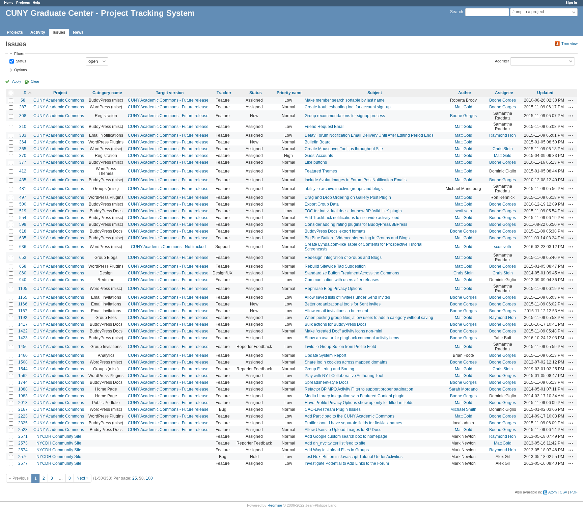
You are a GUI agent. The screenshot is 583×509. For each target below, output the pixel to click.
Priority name (290, 92)
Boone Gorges (502, 100)
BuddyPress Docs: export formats (335, 231)
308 (22, 115)
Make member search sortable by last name (345, 100)
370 (22, 155)
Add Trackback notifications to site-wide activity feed (352, 217)
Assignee (504, 92)
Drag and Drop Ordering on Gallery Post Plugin (348, 197)
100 (149, 478)
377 (22, 162)
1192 (22, 317)
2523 (23, 429)
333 (22, 135)
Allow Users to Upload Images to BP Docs (343, 429)
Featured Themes (321, 171)
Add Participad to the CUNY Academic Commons (349, 416)
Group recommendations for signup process (345, 115)
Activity (37, 32)
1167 (22, 311)
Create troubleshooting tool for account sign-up (348, 107)
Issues (59, 32)
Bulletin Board (318, 142)
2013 (23, 402)
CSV (563, 492)
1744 (23, 382)
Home (8, 2)
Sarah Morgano (463, 389)
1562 (23, 375)
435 (22, 180)
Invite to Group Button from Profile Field (340, 346)
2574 (23, 450)
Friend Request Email (324, 126)
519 (22, 211)
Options (20, 70)
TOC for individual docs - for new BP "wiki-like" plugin (353, 211)
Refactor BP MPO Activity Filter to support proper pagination (359, 389)
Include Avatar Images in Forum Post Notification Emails (356, 180)
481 (22, 188)
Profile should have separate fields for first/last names (353, 423)
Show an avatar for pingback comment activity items (352, 338)
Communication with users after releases (342, 279)
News (78, 32)
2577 (23, 463)
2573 (23, 443)
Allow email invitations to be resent (336, 311)
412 (22, 171)
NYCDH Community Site (58, 436)
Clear (35, 81)
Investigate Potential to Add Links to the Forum (347, 463)
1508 (23, 362)
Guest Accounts (319, 155)
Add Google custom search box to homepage (346, 436)
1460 (23, 355)
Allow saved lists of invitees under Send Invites (347, 297)
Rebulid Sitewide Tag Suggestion (335, 266)
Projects (23, 2)
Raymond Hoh (502, 135)
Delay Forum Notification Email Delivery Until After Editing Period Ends (369, 135)
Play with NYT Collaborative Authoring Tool (344, 375)
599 (22, 224)
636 (22, 246)
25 (134, 478)
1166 (22, 304)
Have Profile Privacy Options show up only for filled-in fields (359, 402)
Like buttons (316, 162)
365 (22, 148)
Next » (82, 478)
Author (464, 92)
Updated (545, 92)
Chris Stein (503, 148)
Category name (107, 92)
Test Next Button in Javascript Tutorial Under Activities (353, 456)
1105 (22, 288)
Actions (571, 100)
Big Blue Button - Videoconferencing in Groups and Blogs (357, 238)
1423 (23, 338)
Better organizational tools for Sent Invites (343, 304)
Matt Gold (463, 107)
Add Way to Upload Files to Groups (337, 450)
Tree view (569, 44)
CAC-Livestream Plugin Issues (333, 409)
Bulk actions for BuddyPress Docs (335, 324)
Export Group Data (322, 204)
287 (22, 107)
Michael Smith (463, 409)
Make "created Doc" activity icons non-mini (343, 331)
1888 (23, 389)
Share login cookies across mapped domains (346, 362)
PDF (574, 492)
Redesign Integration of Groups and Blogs (343, 257)
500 (22, 204)
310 (22, 126)
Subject (374, 92)
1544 (23, 369)
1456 (23, 346)
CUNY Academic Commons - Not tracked (168, 246)
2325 (23, 423)
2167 (23, 409)
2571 (23, 436)
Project (60, 92)
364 (22, 142)
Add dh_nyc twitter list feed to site (335, 443)
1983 (23, 396)
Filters (19, 54)
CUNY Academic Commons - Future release (168, 100)
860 (22, 273)
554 (22, 217)
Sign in (571, 2)
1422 (23, 331)
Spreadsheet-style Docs (327, 382)
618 (22, 231)
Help (36, 2)
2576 (23, 456)
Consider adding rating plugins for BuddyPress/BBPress (356, 224)
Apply (16, 81)
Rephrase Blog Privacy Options (333, 288)
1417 (23, 324)
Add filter (502, 61)
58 (23, 100)
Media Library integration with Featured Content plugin (355, 396)
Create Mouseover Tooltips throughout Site (344, 148)
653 (22, 257)
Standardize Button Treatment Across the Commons (352, 273)
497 (22, 197)
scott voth (463, 211)
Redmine (275, 505)
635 (22, 238)
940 (22, 279)
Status (20, 61)
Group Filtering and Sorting (329, 369)
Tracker (224, 92)
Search (456, 11)
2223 (23, 416)
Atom (552, 492)
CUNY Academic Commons (58, 100)
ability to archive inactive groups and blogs (344, 188)
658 (22, 266)
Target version (170, 92)
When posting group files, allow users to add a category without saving (369, 317)
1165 (22, 297)
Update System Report (325, 355)
